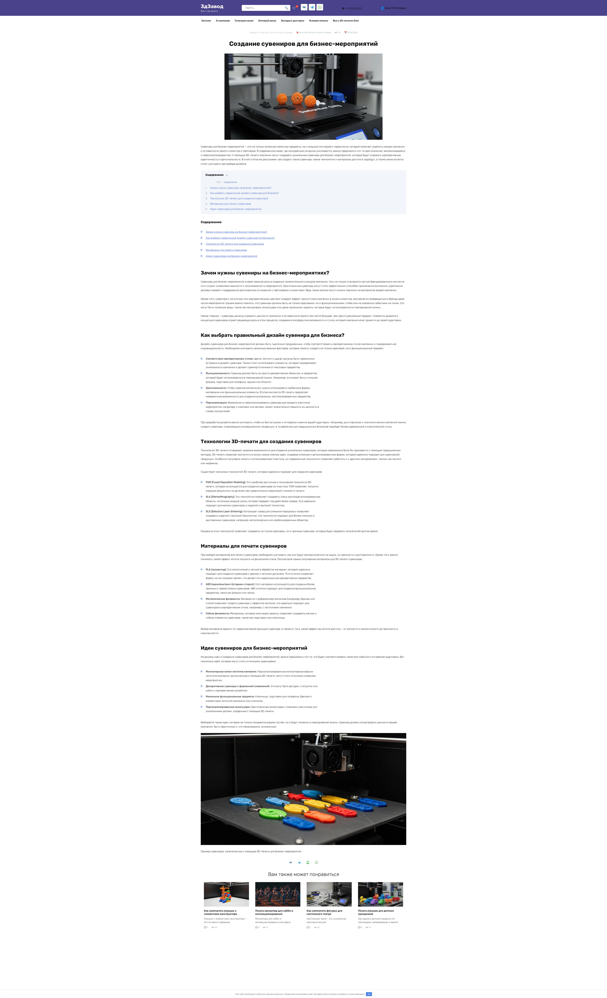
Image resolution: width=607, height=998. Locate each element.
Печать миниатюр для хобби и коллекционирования (274, 912)
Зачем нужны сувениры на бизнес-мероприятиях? (240, 187)
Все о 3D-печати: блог (346, 20)
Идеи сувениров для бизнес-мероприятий (235, 208)
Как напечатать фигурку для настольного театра (324, 912)
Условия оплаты (318, 20)
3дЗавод (212, 6)
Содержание (230, 182)
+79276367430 (354, 8)
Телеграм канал (244, 20)
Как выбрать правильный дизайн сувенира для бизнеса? (244, 193)
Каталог (206, 20)
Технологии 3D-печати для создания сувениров (239, 198)
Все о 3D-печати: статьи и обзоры (315, 32)
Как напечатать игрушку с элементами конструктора (220, 912)
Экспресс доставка (292, 20)
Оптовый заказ (267, 20)
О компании (223, 20)
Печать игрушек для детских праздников (376, 912)
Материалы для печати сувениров (230, 203)
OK (369, 994)
